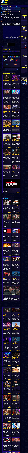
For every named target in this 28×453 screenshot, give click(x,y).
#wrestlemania (17, 51)
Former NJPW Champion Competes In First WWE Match (7, 170)
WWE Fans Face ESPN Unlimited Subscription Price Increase (6, 235)
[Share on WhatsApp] (17, 57)
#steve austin (8, 51)
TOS (22, 76)
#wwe (4, 51)
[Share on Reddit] (15, 57)
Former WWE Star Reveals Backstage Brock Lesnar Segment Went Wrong (6, 96)
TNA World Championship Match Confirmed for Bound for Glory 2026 (15, 278)
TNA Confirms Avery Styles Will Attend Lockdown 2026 (15, 400)
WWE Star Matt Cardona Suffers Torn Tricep (6, 414)
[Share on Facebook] (13, 57)
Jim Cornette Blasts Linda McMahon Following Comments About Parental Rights (6, 111)
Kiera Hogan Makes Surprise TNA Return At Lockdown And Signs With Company (7, 358)
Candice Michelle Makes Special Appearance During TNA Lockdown (15, 358)
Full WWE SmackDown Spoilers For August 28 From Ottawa (15, 126)
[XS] (5, 11)
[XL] (8, 11)
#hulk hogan (12, 51)
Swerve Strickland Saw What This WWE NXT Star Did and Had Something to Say (15, 249)
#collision (24, 64)
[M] (7, 11)
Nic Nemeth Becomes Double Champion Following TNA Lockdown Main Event (10, 296)
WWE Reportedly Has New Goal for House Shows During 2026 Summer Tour (7, 401)
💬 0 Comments (9, 88)
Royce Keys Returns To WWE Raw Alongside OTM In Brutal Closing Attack (7, 155)
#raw (24, 46)
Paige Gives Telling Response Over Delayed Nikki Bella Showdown (16, 415)
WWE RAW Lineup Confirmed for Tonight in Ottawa (16, 262)
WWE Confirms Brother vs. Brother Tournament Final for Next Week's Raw (16, 140)
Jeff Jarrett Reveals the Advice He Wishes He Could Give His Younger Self (7, 387)
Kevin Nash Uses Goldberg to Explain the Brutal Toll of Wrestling (7, 278)
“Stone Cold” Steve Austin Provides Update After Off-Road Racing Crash (6, 220)
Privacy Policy (24, 76)
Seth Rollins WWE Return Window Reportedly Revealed (7, 80)
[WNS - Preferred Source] (11, 44)
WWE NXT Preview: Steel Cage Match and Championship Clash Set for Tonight (16, 111)
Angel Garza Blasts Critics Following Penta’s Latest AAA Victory (7, 249)
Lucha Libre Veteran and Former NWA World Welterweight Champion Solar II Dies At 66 (16, 329)
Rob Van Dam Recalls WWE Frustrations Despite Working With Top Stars (7, 429)
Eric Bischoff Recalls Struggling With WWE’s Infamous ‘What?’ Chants (15, 387)
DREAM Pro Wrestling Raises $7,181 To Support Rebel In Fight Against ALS (7, 329)
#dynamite (24, 29)
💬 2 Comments (9, 241)
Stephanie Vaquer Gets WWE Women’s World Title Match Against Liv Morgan (15, 155)
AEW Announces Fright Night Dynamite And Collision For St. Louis (16, 206)
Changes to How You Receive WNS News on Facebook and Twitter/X (12, 36)
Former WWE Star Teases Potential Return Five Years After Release (6, 206)
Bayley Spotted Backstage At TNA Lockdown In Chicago (6, 140)
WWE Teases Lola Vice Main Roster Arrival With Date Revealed (15, 171)
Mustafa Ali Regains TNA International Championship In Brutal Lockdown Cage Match (16, 314)
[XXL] (10, 11)
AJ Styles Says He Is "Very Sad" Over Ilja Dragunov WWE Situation (7, 263)
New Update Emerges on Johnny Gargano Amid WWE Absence (15, 444)
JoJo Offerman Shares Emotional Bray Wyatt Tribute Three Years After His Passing (7, 126)
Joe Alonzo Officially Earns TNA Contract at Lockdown (15, 372)
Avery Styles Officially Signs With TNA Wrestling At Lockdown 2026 (15, 343)
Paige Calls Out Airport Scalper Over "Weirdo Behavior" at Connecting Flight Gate (6, 343)
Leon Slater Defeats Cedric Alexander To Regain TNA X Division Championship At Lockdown (6, 314)
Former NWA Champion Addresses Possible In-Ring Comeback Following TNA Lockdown (15, 81)
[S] (6, 11)
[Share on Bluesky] (11, 57)
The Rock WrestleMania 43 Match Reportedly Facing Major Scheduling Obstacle (15, 96)
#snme (24, 40)
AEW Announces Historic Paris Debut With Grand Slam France (16, 235)
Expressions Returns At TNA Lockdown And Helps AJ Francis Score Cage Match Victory (6, 373)
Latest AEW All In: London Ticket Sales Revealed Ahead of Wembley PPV (6, 444)
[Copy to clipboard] (9, 57)
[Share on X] (19, 57)
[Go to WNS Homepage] (4, 2)
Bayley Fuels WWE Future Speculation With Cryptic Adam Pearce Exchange (15, 429)
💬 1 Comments (9, 118)
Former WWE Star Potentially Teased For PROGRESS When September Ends (16, 220)
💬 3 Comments (18, 350)
